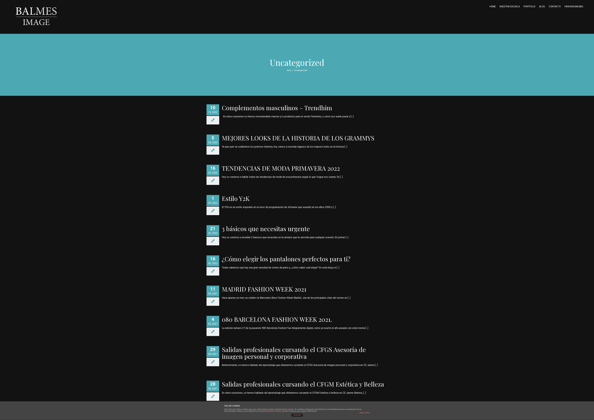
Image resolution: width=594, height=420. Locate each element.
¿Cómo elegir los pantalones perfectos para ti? (286, 259)
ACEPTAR (297, 415)
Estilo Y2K (236, 198)
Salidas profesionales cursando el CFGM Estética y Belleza (303, 384)
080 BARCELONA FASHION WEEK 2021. (277, 319)
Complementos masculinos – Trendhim (277, 108)
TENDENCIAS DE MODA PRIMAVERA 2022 (281, 168)
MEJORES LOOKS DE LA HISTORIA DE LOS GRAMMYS (298, 138)
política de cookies (273, 411)
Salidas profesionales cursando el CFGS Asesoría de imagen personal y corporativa (294, 352)
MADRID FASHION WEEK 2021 (264, 289)
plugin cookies (364, 412)
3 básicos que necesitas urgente (266, 228)
